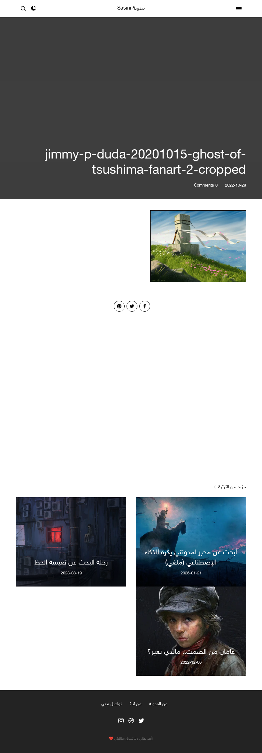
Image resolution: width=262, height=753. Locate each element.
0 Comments (206, 185)
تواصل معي (111, 704)
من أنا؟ (135, 704)
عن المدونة (158, 704)
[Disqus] (131, 391)
